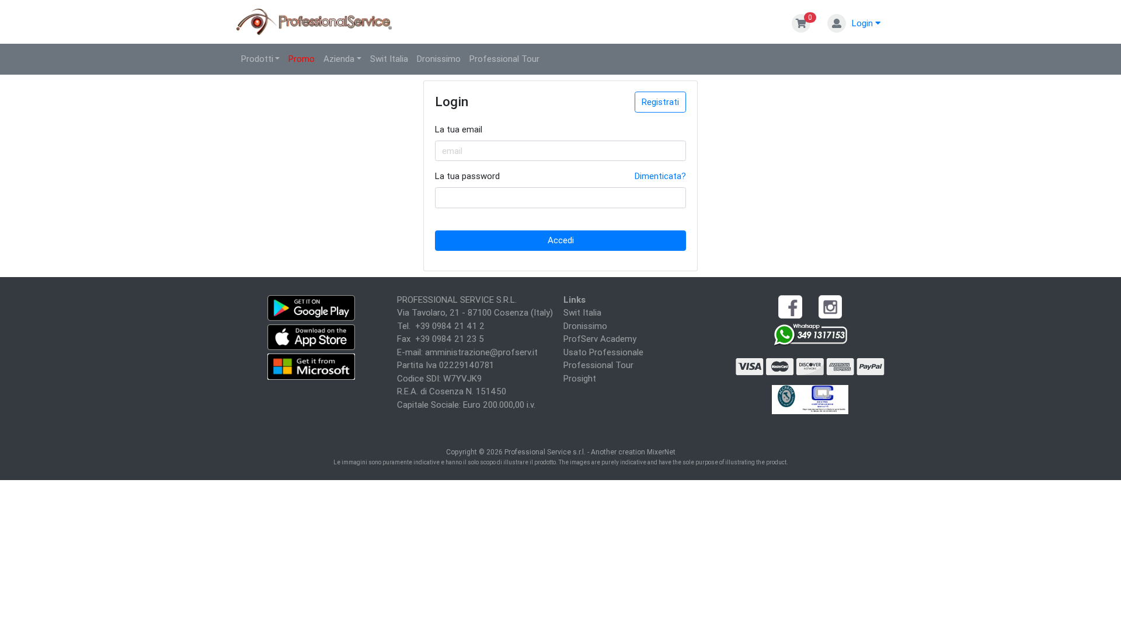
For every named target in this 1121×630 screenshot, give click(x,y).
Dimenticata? (660, 175)
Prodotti (257, 58)
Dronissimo (439, 58)
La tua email (458, 129)
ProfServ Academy (599, 338)
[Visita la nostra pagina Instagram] (830, 305)
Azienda (338, 58)
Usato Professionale (603, 352)
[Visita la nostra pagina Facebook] (790, 305)
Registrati (660, 101)
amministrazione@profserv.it (481, 352)
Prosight (579, 378)
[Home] (314, 20)
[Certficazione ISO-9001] (810, 398)
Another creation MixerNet (633, 451)
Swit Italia (389, 58)
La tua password (467, 175)
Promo (301, 58)
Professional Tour (504, 58)
